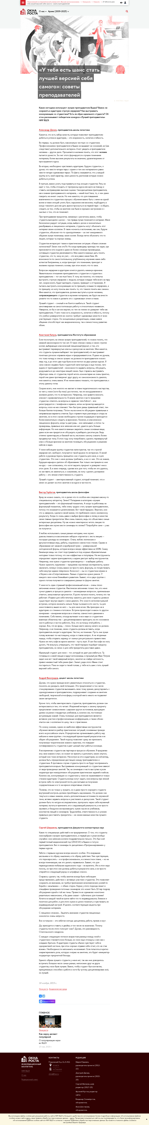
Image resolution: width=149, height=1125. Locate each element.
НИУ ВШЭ (26, 1071)
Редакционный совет (30, 1079)
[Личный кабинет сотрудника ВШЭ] (125, 2)
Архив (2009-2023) (58, 11)
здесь (28, 1118)
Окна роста (43, 1030)
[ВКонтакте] (40, 996)
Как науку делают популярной (48, 1035)
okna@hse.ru (54, 1074)
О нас (42, 11)
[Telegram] (43, 996)
